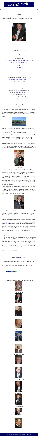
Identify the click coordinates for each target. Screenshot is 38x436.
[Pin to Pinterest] (14, 271)
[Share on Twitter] (12, 271)
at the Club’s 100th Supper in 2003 (19, 81)
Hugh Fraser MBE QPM (30, 146)
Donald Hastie (8, 190)
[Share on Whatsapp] (16, 271)
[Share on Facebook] (10, 271)
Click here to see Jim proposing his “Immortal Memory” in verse (19, 79)
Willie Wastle (8, 223)
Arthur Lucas (19, 186)
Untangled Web (29, 434)
